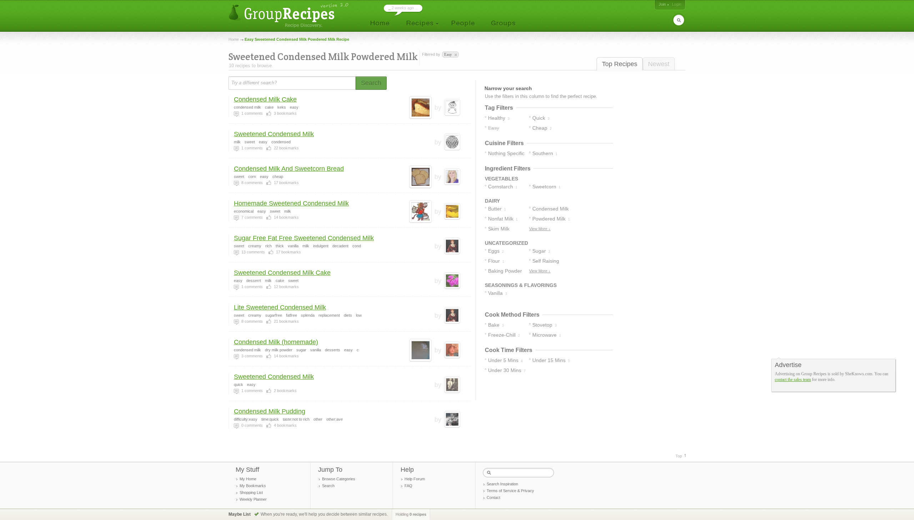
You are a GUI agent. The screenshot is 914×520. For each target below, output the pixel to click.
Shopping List (251, 492)
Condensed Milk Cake (265, 99)
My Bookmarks (253, 486)
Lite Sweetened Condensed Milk (280, 307)
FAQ (408, 486)
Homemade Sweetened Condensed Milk (291, 203)
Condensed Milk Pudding (269, 411)
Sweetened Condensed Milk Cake (282, 272)
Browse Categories (338, 479)
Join (662, 4)
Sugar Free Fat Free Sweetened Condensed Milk (304, 238)
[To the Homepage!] (289, 15)
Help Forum (415, 479)
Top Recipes (619, 64)
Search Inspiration (502, 484)
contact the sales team (793, 379)
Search (328, 486)
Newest (658, 64)
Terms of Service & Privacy (510, 491)
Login (676, 4)
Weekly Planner (253, 499)
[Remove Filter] (455, 55)
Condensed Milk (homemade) (276, 342)
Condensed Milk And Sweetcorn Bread (289, 168)
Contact (493, 497)
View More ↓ (540, 229)
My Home (248, 479)
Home (233, 39)
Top (679, 456)
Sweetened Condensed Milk (274, 134)
